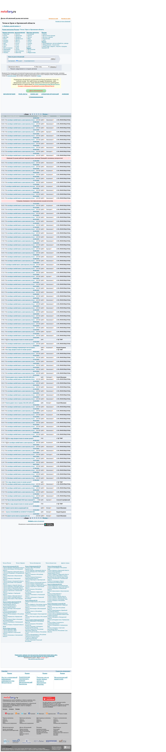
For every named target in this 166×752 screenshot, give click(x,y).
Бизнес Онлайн (63, 713)
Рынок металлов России (10, 29)
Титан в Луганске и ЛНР (10, 631)
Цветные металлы (33, 32)
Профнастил (19, 38)
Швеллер (18, 52)
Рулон (17, 43)
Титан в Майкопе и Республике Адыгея (36, 604)
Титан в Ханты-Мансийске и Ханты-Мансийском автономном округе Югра (57, 576)
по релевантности (29, 61)
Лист (4, 46)
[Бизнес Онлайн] (27, 743)
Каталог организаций (8, 729)
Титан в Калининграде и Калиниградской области (10, 612)
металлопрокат (20, 32)
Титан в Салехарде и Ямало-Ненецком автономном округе (55, 581)
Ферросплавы (32, 52)
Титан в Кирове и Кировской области (36, 570)
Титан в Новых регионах (9, 628)
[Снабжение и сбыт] (6, 743)
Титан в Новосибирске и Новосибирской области (54, 594)
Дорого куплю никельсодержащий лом (17, 508)
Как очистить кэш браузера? (36, 659)
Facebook (32, 713)
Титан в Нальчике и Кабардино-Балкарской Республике (34, 627)
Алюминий (31, 34)
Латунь (30, 37)
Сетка (17, 45)
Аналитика (5, 721)
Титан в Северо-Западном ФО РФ (12, 602)
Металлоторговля (8, 727)
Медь (29, 38)
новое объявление (36, 521)
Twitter (25, 713)
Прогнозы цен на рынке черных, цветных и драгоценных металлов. (43, 681)
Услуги (44, 41)
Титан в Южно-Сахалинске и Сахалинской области (55, 623)
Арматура (6, 34)
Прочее (44, 32)
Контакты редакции (56, 746)
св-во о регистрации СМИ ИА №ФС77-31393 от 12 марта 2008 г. (29, 748)
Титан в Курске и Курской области (13, 585)
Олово (29, 41)
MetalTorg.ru (57, 727)
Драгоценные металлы (44, 718)
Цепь (44, 40)
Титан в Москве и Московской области (14, 567)
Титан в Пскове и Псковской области (13, 624)
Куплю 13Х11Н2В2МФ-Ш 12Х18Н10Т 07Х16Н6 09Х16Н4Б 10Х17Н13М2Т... (20, 512)
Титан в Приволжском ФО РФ (33, 566)
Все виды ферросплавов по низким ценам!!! (21, 339)
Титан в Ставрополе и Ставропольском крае (31, 638)
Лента (5, 45)
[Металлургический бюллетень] (51, 743)
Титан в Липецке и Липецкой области (14, 586)
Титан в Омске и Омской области (57, 596)
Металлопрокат (7, 48)
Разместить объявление (63, 671)
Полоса (18, 34)
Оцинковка (6, 51)
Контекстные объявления (43, 730)
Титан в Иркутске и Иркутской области (58, 587)
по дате (20, 61)
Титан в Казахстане (51, 563)
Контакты (5, 709)
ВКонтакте (41, 713)
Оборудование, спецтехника (51, 45)
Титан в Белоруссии (35, 563)
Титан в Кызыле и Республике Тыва (57, 599)
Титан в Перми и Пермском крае (35, 584)
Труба (17, 48)
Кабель (45, 34)
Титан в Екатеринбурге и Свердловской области (54, 572)
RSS (18, 713)
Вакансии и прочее (24, 733)
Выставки (55, 733)
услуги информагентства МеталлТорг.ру (47, 84)
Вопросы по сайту (57, 731)
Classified (4, 671)
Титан (29, 45)
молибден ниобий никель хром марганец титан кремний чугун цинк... (21, 120)
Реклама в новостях (41, 731)
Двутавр (5, 37)
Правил (39, 76)
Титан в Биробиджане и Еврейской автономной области (57, 611)
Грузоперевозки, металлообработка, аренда (55, 43)
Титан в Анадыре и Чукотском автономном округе (55, 628)
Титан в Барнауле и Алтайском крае (58, 585)
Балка (5, 35)
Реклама (17, 709)
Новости (5, 719)
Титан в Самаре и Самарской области (36, 585)
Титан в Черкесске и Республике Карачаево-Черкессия (34, 630)
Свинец (30, 43)
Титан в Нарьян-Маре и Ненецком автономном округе (12, 620)
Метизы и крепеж (48, 37)
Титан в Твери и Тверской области (13, 596)
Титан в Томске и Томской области (57, 597)
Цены (4, 722)
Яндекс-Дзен (10, 713)
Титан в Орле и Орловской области (13, 588)
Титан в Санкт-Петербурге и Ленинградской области (11, 604)
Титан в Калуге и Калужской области (13, 581)
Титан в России (7, 563)
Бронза (30, 35)
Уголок (17, 49)
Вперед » (45, 114)
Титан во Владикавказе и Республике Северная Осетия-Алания (35, 635)
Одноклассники (52, 713)
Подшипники (46, 38)
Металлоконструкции (49, 35)
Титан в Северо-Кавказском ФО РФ (34, 619)
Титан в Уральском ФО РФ (54, 566)
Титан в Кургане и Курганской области (58, 570)
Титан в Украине (20, 563)
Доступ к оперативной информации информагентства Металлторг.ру (9, 680)
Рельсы (18, 41)
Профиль (18, 37)
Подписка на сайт (53, 18)
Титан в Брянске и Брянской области (14, 571)
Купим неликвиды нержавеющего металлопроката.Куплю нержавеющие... (21, 347)
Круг (4, 43)
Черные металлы (8, 32)
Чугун (29, 51)
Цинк (29, 46)
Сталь (17, 46)
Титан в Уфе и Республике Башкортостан (32, 568)
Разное (9, 673)
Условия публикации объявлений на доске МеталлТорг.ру (36, 86)
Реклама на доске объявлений (62, 21)
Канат (5, 38)
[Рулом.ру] (38, 743)
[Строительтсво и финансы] (62, 743)
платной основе (11, 76)
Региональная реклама (42, 732)
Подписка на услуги (56, 748)
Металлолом (31, 49)
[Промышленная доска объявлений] (16, 743)
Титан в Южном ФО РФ (31, 600)
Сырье (29, 48)
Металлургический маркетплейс (60, 678)
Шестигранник (20, 51)
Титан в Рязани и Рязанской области (14, 589)
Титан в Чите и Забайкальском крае (58, 613)
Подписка (11, 709)
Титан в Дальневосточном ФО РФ (56, 603)
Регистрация (56, 729)
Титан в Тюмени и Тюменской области (58, 574)
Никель (30, 40)
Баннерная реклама (41, 729)
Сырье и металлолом (60, 718)
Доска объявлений (25, 727)
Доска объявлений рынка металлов (14, 18)
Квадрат (5, 41)
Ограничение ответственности (60, 732)
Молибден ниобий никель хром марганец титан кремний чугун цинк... (21, 478)
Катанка (5, 40)
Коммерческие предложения (10, 723)
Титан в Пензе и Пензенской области (36, 582)
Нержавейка (6, 49)
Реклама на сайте (65, 18)
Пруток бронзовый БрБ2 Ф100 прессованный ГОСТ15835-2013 (21, 500)
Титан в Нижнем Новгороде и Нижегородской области (33, 577)
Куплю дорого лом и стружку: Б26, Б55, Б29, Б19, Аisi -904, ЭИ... (20, 377)
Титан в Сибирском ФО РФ (54, 584)
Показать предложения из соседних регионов (23, 69)
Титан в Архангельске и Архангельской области (9, 606)
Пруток (18, 40)
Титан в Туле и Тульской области (12, 597)
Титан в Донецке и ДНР (10, 629)
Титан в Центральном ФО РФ (11, 566)
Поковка (5, 52)
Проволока (19, 35)
